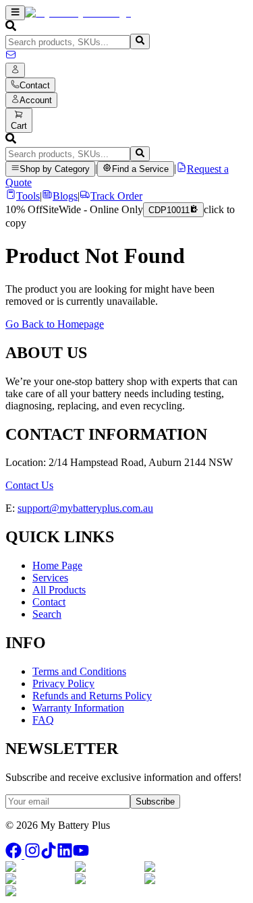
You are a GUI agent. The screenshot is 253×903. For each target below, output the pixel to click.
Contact (48, 602)
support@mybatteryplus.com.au (85, 508)
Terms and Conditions (79, 671)
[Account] (15, 70)
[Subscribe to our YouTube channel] (81, 855)
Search (46, 614)
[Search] (140, 41)
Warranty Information (78, 707)
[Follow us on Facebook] (14, 855)
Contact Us (29, 485)
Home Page (57, 565)
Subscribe (155, 801)
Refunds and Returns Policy (92, 695)
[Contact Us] (10, 56)
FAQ (43, 720)
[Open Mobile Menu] (15, 12)
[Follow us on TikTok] (48, 855)
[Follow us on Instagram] (32, 855)
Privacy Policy (63, 683)
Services (50, 577)
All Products (59, 589)
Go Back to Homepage (54, 324)
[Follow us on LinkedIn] (65, 855)
